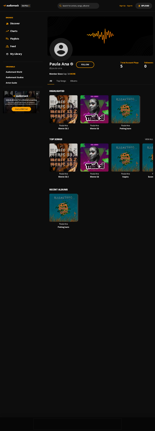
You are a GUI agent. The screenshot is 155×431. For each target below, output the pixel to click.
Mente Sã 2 (63, 128)
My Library (16, 53)
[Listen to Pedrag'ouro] (125, 109)
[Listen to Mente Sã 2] (63, 109)
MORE (72, 74)
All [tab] (51, 81)
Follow (85, 64)
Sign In (129, 6)
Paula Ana (63, 125)
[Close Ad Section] (37, 93)
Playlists (14, 38)
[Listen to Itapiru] (125, 158)
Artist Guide (11, 82)
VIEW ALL (149, 139)
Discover (15, 23)
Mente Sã (94, 128)
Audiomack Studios (14, 77)
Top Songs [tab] (61, 81)
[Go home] (11, 5)
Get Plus (26, 6)
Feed (13, 46)
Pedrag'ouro (125, 128)
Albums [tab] (73, 81)
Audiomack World (14, 72)
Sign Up (123, 6)
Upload (145, 5)
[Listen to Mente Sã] (94, 109)
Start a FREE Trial (21, 109)
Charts (13, 31)
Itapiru (125, 177)
